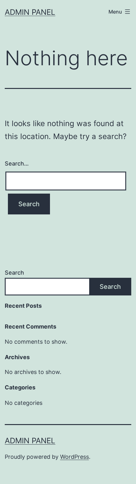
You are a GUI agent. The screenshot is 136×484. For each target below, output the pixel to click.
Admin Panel (30, 12)
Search (14, 272)
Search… (17, 163)
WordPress (74, 456)
